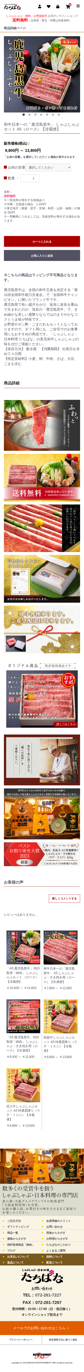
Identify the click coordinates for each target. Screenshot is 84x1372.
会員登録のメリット (58, 1220)
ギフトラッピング (18, 1226)
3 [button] (36, 115)
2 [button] (30, 115)
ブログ (11, 1250)
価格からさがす (16, 1238)
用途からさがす (55, 1232)
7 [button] (60, 115)
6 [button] (54, 115)
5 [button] (48, 115)
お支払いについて (18, 1256)
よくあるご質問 (55, 1250)
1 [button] (24, 115)
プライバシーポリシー (21, 1339)
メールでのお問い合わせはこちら (39, 1328)
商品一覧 (12, 1232)
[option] (42, 74)
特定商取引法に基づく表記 (63, 1339)
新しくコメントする (64, 898)
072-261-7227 (48, 1295)
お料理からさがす (57, 1238)
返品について (15, 1262)
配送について (54, 1262)
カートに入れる (42, 241)
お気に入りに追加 (42, 255)
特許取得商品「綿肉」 (21, 1244)
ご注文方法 (14, 1220)
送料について (54, 1256)
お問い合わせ (54, 1226)
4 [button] (42, 115)
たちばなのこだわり (58, 1244)
